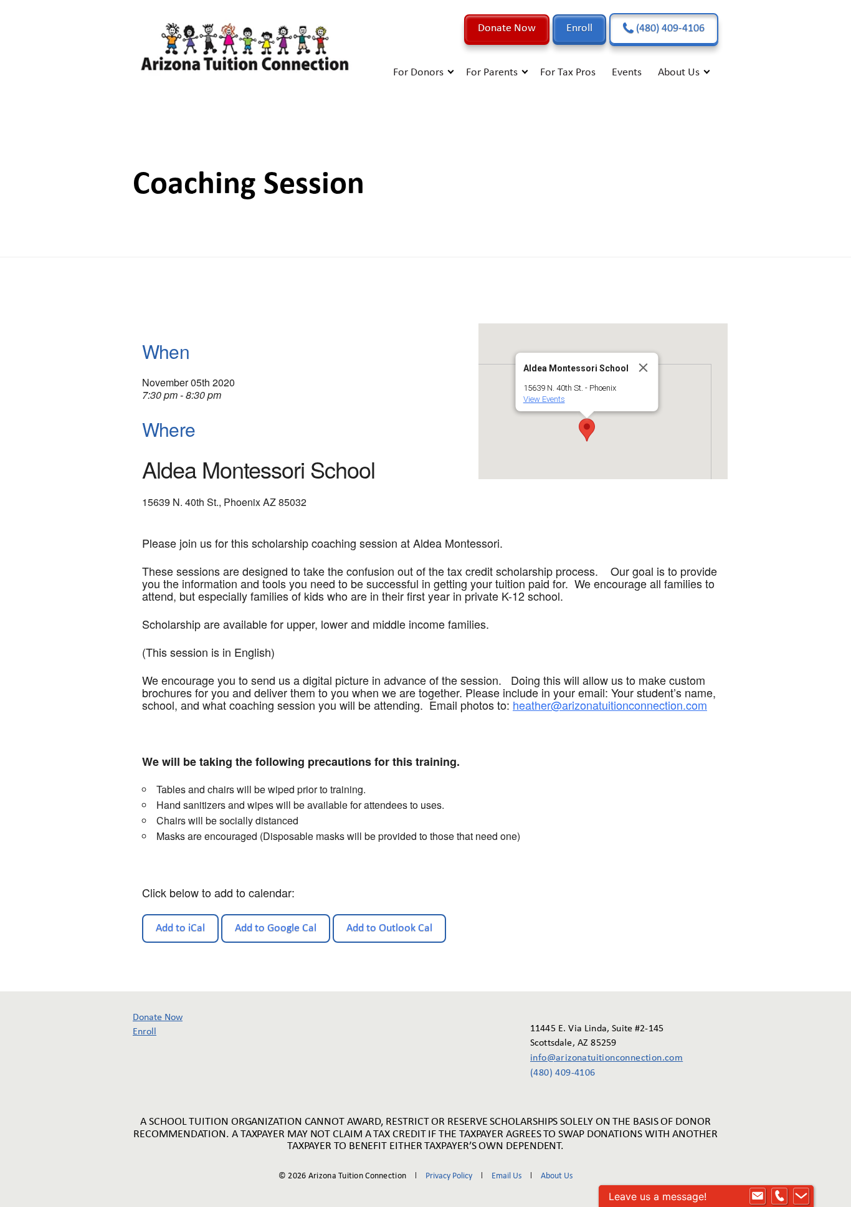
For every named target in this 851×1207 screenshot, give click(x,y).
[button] (587, 430)
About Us (679, 73)
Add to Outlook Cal (389, 928)
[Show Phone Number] (779, 1196)
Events (627, 73)
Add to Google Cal (275, 928)
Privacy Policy (449, 1176)
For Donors (418, 73)
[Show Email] (757, 1196)
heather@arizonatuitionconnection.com (610, 705)
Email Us (506, 1176)
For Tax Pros (568, 73)
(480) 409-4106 (669, 28)
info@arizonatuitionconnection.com (597, 1058)
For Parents (492, 73)
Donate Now (507, 28)
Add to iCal (180, 928)
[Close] (643, 368)
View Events (544, 399)
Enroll (579, 28)
